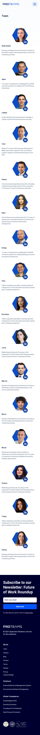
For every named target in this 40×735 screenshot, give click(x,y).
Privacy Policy (29, 613)
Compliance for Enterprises (12, 708)
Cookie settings (8, 675)
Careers (6, 653)
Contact (6, 660)
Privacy (5, 672)
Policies (5, 668)
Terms (5, 664)
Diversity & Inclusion (9, 704)
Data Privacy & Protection (11, 712)
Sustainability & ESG (10, 701)
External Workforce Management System (17, 685)
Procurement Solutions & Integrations (15, 689)
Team (5, 649)
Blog (4, 656)
